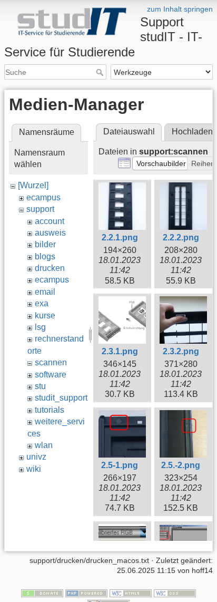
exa (41, 303)
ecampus (43, 197)
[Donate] (42, 592)
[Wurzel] (33, 185)
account (49, 221)
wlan (44, 445)
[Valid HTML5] (131, 592)
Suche (101, 72)
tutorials (49, 409)
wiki (33, 468)
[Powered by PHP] (86, 592)
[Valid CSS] (175, 592)
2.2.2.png (181, 237)
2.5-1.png (119, 465)
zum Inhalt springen (180, 9)
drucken (50, 268)
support (40, 209)
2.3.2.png (181, 351)
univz (36, 456)
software (50, 374)
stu (40, 386)
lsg (40, 327)
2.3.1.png (120, 351)
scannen (51, 362)
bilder (45, 244)
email (45, 291)
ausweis (50, 232)
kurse (45, 315)
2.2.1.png (120, 237)
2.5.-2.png (180, 465)
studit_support (61, 397)
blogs (45, 256)
